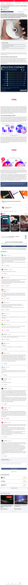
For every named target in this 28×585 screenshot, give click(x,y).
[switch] (25, 0)
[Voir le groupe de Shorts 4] (15, 232)
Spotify (12, 4)
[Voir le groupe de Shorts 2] (13, 232)
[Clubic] (14, 1)
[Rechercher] (2, 0)
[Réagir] (24, 9)
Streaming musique (7, 4)
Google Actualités (11, 236)
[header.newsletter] (3, 0)
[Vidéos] (12, 583)
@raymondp (3, 442)
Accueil (2, 4)
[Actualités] (8, 583)
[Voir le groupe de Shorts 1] (12, 232)
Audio (4, 4)
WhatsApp (17, 236)
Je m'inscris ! (14, 246)
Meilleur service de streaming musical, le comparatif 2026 (11, 201)
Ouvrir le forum (14, 471)
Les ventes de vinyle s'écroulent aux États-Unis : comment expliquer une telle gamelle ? (7, 506)
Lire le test (4, 485)
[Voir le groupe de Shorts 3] (14, 232)
